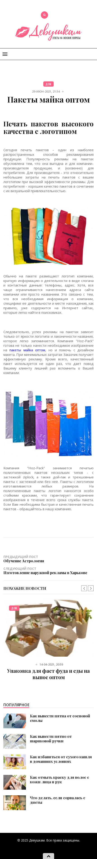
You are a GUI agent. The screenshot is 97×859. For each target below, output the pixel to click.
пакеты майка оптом (27, 350)
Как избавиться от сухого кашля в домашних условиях (61, 759)
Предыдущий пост (23, 559)
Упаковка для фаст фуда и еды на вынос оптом (48, 674)
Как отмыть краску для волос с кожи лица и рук (59, 779)
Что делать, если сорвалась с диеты (57, 800)
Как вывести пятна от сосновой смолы (60, 718)
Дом (48, 84)
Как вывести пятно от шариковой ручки (51, 738)
